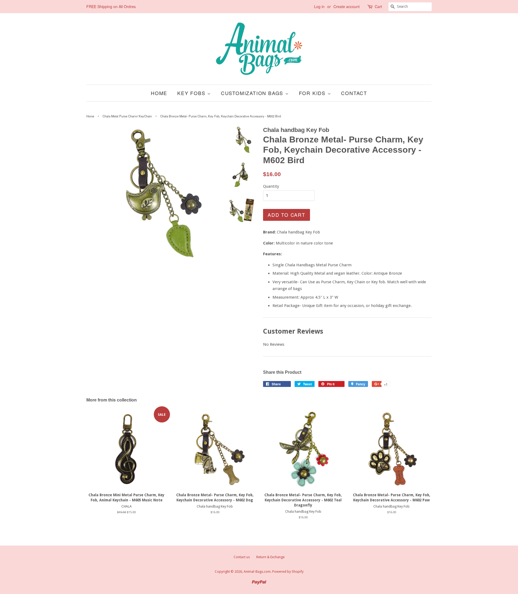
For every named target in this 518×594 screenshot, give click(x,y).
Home (159, 92)
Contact (354, 92)
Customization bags (253, 92)
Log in (319, 6)
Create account (346, 6)
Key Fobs (192, 92)
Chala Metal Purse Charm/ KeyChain (127, 116)
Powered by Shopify (288, 571)
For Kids (313, 92)
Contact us (242, 557)
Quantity (271, 186)
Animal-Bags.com (257, 571)
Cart (378, 6)
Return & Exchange (270, 557)
